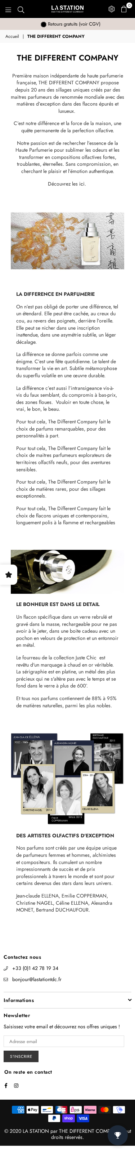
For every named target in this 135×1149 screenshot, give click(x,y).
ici (82, 183)
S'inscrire (21, 1056)
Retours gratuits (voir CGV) (71, 24)
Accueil (12, 37)
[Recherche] (20, 9)
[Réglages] (111, 9)
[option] (67, 24)
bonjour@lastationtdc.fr (37, 979)
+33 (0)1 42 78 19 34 (35, 968)
